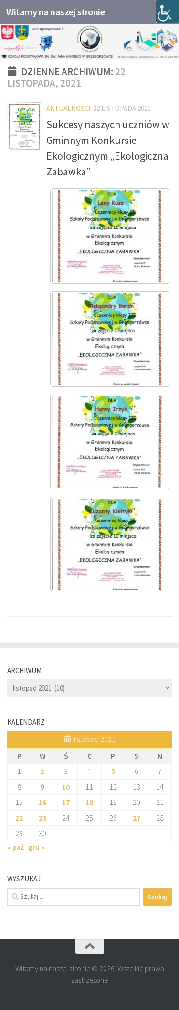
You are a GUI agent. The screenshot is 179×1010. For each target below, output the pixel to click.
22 (19, 818)
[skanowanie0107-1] (109, 441)
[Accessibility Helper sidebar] (167, 11)
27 (136, 818)
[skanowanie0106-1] (109, 339)
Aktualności (68, 108)
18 (89, 802)
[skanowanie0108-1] (109, 544)
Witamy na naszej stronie (55, 12)
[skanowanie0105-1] (109, 236)
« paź (15, 847)
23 (42, 818)
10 (66, 787)
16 (42, 802)
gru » (36, 847)
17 (66, 802)
